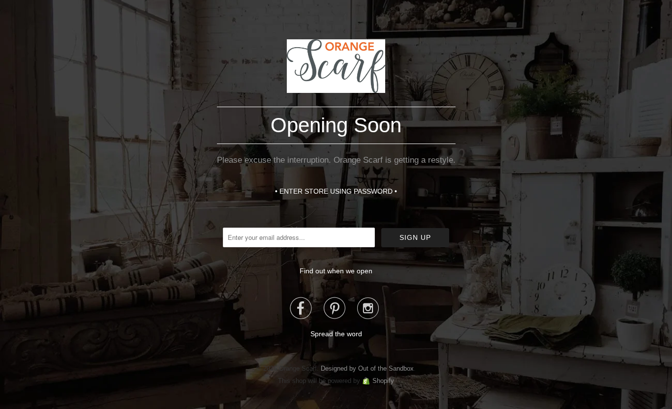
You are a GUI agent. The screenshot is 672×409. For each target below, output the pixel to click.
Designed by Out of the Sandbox (367, 368)
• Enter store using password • (336, 191)
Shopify (383, 380)
